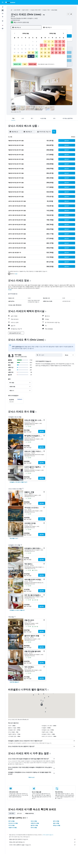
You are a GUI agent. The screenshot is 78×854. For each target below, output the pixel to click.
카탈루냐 (24, 10)
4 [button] (18, 45)
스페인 (15, 10)
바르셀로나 (44, 10)
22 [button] (33, 52)
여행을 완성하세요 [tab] (29, 813)
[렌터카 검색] (3, 13)
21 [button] (29, 52)
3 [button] (14, 45)
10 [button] (14, 49)
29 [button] (33, 56)
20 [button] (25, 52)
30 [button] (36, 56)
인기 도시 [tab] (19, 813)
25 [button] (18, 56)
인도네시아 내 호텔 (13, 823)
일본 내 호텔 (56, 823)
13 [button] (25, 49)
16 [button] (36, 49)
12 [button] (22, 49)
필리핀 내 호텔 (34, 825)
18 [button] (18, 52)
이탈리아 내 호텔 (12, 827)
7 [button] (29, 45)
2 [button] (36, 41)
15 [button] (33, 49)
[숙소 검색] (3, 10)
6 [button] (25, 45)
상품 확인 (41, 431)
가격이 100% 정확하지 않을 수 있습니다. (20, 845)
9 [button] (36, 45)
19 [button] (22, 52)
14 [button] (29, 49)
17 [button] (14, 52)
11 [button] (18, 49)
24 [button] (14, 56)
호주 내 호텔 (11, 821)
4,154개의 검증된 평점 (23, 22)
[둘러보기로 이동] (3, 16)
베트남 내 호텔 (56, 825)
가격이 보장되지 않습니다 (48, 834)
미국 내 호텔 (11, 825)
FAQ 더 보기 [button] (32, 777)
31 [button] (14, 60)
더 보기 (10, 289)
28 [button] (29, 56)
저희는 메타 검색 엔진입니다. (17, 842)
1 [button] (45, 41)
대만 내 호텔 (34, 821)
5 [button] (59, 41)
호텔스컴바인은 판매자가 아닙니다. (18, 839)
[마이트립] (3, 21)
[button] (2, 2)
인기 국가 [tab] (11, 813)
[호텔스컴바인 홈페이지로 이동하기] (10, 2)
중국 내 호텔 (56, 821)
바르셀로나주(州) (33, 10)
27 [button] (25, 56)
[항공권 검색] (3, 7)
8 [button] (45, 45)
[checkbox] (15, 400)
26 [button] (22, 56)
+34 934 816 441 (15, 20)
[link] (18, 482)
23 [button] (36, 52)
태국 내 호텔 (34, 827)
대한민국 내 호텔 (35, 823)
